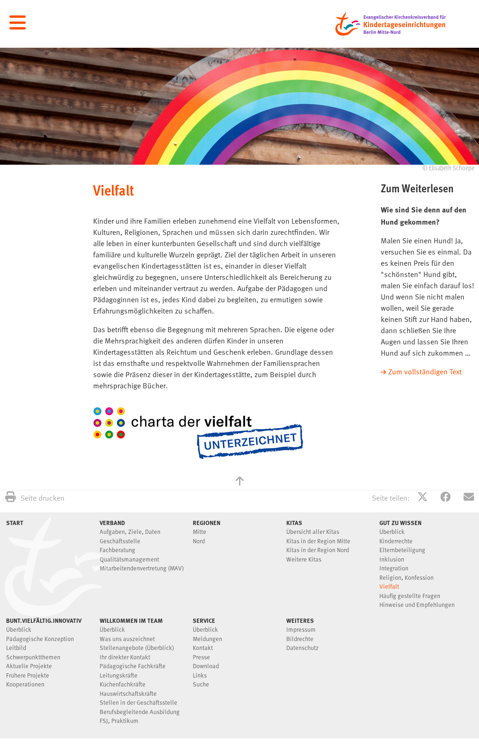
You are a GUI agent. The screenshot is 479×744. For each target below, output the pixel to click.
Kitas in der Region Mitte (318, 542)
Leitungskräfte (119, 676)
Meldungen (207, 639)
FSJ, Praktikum (119, 721)
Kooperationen (25, 685)
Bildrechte (299, 639)
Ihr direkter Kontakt (125, 658)
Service (204, 620)
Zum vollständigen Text (425, 372)
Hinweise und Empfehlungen (417, 605)
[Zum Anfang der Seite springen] (240, 482)
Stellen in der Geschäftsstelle (138, 703)
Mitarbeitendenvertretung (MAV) (142, 569)
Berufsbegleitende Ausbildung (140, 712)
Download (206, 667)
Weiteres (300, 620)
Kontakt (203, 648)
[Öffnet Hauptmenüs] (17, 23)
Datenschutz (302, 648)
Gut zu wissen (400, 522)
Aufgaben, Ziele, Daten (130, 532)
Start (14, 522)
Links (200, 676)
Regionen (206, 522)
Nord (199, 542)
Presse (201, 658)
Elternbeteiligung (402, 550)
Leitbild (16, 648)
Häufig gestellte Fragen (409, 596)
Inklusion (391, 560)
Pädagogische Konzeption (40, 639)
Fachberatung (117, 550)
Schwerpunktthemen (33, 658)
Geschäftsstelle (120, 542)
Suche (201, 685)
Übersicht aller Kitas (312, 532)
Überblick (392, 532)
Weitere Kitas (303, 560)
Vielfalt (389, 587)
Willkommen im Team (131, 620)
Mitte (199, 532)
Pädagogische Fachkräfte (133, 667)
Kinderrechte (396, 542)
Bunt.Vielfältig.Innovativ (43, 620)
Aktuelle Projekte (29, 667)
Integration (393, 569)
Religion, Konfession (406, 578)
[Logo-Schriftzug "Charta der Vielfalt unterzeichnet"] (198, 433)
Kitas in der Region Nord (317, 550)
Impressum (301, 630)
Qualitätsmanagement (129, 560)
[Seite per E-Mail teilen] (468, 498)
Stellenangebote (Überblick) (137, 648)
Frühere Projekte (27, 676)
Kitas (294, 522)
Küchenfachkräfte (122, 685)
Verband (112, 522)
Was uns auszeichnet (127, 639)
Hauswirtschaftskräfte (128, 694)
